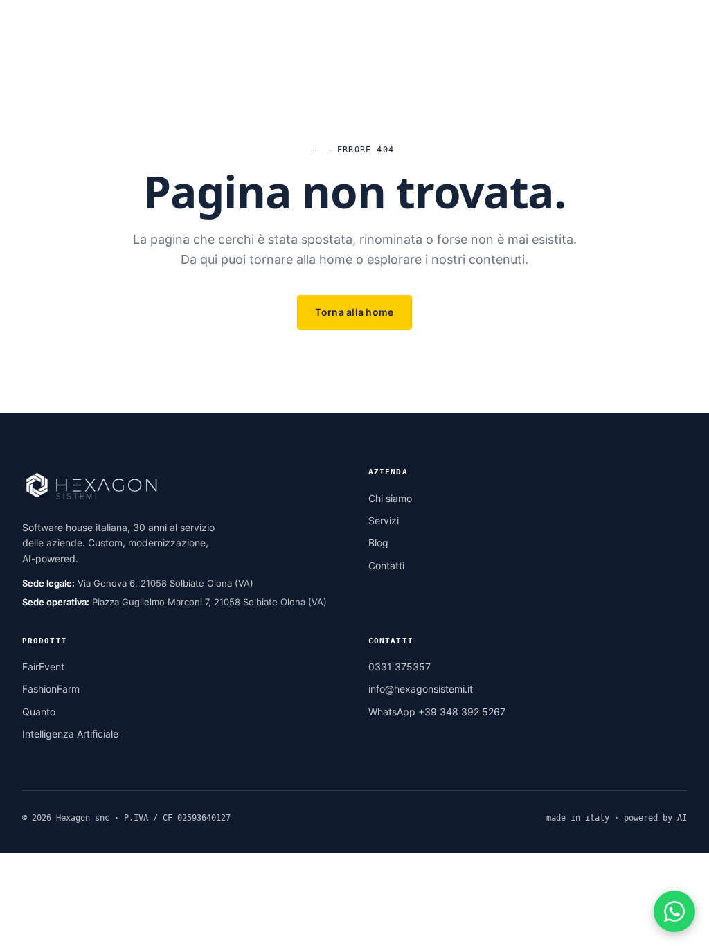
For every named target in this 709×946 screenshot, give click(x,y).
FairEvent (43, 666)
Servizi (383, 520)
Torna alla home (354, 312)
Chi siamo (390, 498)
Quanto (38, 711)
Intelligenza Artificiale (70, 734)
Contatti (386, 565)
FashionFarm (51, 689)
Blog (378, 542)
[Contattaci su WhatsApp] (674, 911)
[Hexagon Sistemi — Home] (101, 33)
